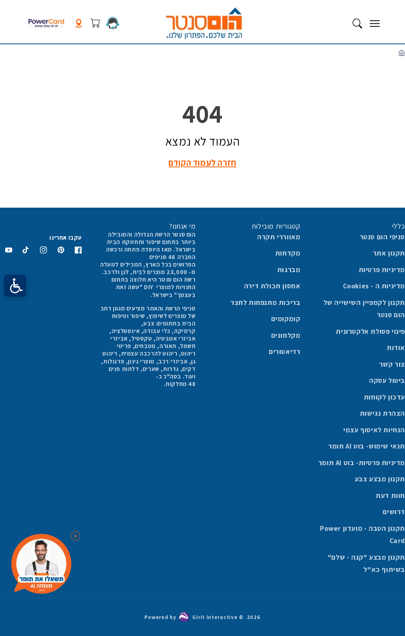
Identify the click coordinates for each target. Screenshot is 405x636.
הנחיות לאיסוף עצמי (374, 429)
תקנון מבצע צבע (380, 478)
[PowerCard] (46, 23)
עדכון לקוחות (384, 396)
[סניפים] (79, 23)
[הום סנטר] (203, 23)
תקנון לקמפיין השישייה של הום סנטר (364, 309)
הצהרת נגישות (382, 413)
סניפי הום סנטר (382, 236)
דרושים (394, 511)
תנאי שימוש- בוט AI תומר (366, 445)
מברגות (289, 269)
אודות (396, 347)
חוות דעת (390, 495)
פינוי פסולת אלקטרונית (370, 331)
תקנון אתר (389, 252)
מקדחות (288, 252)
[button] (374, 23)
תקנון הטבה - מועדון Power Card (362, 534)
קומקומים (286, 318)
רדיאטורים (284, 351)
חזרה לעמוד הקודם (202, 162)
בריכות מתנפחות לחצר (265, 302)
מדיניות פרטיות (382, 269)
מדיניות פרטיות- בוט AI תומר (361, 462)
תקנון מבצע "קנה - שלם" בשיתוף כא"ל (366, 563)
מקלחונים (286, 335)
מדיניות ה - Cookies (374, 285)
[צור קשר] (112, 23)
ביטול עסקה (387, 380)
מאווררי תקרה (278, 236)
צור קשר (392, 364)
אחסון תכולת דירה (272, 285)
